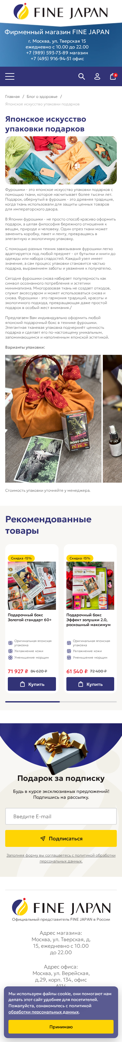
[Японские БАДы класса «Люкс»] (61, 12)
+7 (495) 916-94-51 (51, 58)
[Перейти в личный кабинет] (97, 76)
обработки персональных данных (43, 1012)
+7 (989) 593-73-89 (47, 53)
